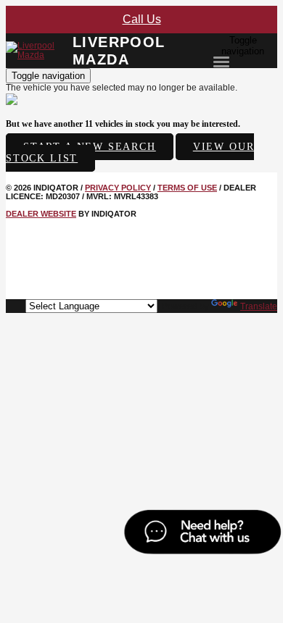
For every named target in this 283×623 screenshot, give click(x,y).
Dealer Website (41, 213)
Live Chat (201, 534)
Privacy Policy (118, 187)
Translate (258, 306)
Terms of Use (187, 187)
